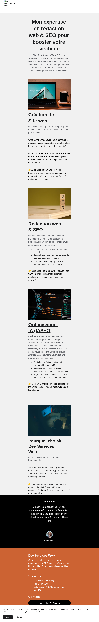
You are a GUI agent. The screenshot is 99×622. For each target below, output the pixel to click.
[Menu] (93, 7)
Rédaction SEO (41, 584)
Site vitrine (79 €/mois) (44, 581)
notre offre (41, 170)
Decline (19, 617)
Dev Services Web (47, 55)
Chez (35, 55)
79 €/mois (50, 170)
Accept (7, 617)
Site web (37, 120)
